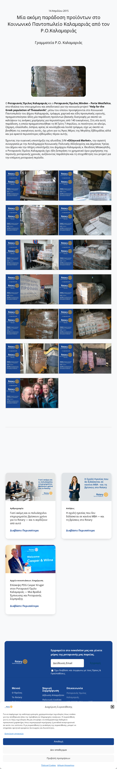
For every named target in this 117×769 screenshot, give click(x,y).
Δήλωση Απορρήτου (65, 765)
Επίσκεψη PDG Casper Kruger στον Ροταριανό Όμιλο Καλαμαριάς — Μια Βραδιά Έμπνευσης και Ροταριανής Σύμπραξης (27, 592)
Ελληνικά (74, 140)
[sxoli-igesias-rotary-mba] (87, 474)
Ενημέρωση (37, 580)
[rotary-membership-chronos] (30, 474)
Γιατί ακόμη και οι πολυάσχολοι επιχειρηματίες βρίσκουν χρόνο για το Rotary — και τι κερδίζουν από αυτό (28, 518)
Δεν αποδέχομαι (58, 750)
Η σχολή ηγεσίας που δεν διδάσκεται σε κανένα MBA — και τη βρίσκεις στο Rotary (85, 516)
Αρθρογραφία (16, 508)
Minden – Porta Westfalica (95, 103)
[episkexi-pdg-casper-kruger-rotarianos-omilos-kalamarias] (30, 546)
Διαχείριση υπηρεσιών (14, 733)
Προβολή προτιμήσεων (58, 758)
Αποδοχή (58, 741)
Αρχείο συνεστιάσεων (20, 580)
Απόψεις (70, 508)
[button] (112, 706)
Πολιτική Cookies (48, 765)
